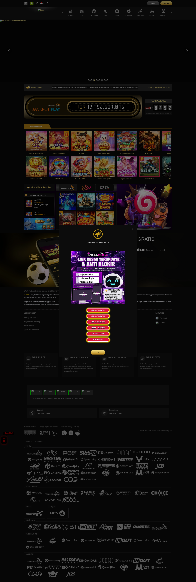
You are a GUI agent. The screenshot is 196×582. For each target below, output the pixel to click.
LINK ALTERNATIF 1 (98, 310)
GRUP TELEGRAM (98, 334)
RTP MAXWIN (98, 340)
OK (98, 352)
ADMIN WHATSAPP (98, 328)
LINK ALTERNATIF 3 (98, 322)
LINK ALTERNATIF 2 (98, 316)
